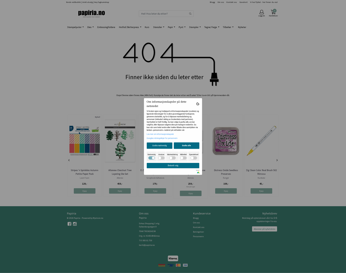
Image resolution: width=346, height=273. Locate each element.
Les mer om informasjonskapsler (160, 134)
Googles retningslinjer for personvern (162, 138)
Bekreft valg (173, 165)
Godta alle (186, 145)
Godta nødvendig (159, 145)
